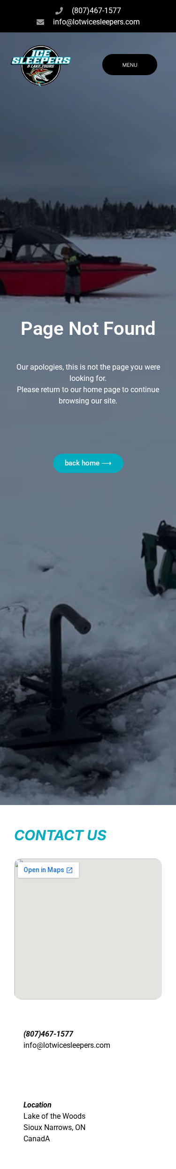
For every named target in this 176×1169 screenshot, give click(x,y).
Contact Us (60, 835)
